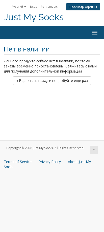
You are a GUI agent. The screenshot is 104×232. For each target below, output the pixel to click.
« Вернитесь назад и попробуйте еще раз (52, 80)
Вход (33, 6)
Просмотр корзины (83, 7)
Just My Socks (34, 17)
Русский (18, 6)
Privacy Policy (50, 161)
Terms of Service (18, 161)
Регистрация (50, 6)
